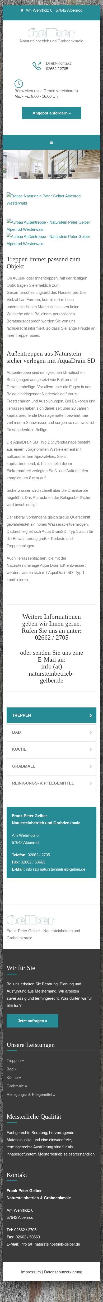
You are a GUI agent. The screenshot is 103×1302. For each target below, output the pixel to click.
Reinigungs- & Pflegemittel (43, 783)
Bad (16, 732)
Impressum (31, 1272)
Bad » (12, 1069)
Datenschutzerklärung (63, 1272)
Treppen (21, 715)
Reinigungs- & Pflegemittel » (31, 1094)
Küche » (14, 1077)
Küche (19, 749)
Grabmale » (17, 1086)
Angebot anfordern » (51, 113)
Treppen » (15, 1060)
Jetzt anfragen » (32, 1020)
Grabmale (23, 766)
